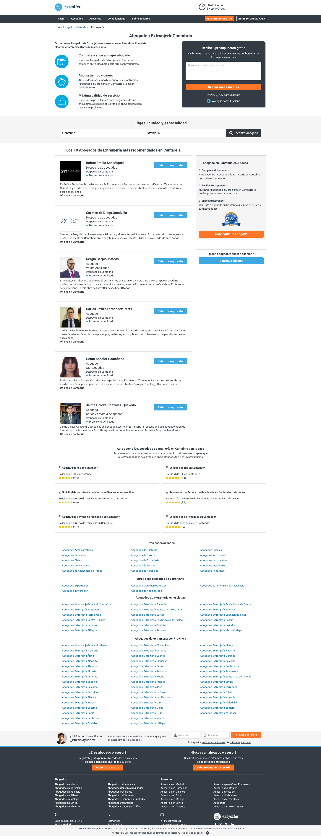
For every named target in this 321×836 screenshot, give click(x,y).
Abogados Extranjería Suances (217, 609)
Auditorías (219, 802)
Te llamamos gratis (246, 735)
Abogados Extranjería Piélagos (79, 630)
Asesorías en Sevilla (171, 802)
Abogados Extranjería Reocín (216, 619)
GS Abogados (95, 367)
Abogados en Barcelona (68, 787)
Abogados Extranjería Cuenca (148, 655)
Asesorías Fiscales (224, 791)
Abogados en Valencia (67, 791)
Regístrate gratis (107, 767)
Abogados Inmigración (75, 590)
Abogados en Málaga (67, 799)
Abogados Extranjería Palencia (217, 660)
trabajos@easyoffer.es (173, 824)
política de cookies (195, 833)
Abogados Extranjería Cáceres (79, 707)
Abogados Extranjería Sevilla (216, 681)
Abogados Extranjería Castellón (80, 723)
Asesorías (166, 779)
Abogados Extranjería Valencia (217, 697)
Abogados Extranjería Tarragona (219, 686)
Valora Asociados (97, 268)
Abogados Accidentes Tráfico (124, 806)
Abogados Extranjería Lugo (146, 712)
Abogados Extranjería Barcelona (80, 692)
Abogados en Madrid (67, 784)
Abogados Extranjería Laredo (148, 614)
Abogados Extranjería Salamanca (219, 671)
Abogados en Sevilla (66, 802)
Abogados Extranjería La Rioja (148, 692)
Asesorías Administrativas (228, 806)
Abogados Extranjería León (146, 702)
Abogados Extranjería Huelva (147, 676)
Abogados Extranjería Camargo (80, 625)
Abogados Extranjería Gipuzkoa (149, 660)
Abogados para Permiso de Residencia (222, 585)
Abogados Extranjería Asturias (79, 676)
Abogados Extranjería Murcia (217, 645)
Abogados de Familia (143, 565)
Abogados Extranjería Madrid (148, 718)
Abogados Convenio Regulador (125, 787)
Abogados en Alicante (67, 806)
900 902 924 (115, 824)
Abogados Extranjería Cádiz (78, 712)
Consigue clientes (231, 261)
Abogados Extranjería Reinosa (148, 630)
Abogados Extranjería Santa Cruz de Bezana (156, 609)
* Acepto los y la (220, 742)
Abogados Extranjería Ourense (217, 655)
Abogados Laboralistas (213, 560)
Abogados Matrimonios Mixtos (148, 585)
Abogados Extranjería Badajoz (79, 681)
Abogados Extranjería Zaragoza (218, 712)
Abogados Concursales (75, 565)
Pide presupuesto (170, 165)
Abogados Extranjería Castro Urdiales (83, 619)
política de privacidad (240, 742)
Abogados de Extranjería (145, 560)
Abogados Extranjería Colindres (218, 625)
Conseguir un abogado (231, 234)
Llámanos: (114, 820)
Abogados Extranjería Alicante (79, 666)
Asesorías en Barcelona (173, 787)
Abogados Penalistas (212, 570)
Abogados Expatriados (75, 585)
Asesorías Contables (225, 787)
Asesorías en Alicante (172, 806)
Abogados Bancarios (74, 555)
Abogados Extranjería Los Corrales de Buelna (157, 619)
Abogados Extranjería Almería (79, 671)
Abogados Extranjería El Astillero (149, 604)
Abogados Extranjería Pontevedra (219, 666)
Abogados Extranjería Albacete (80, 660)
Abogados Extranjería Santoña (148, 625)
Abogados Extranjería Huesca (148, 681)
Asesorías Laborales (225, 795)
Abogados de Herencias (144, 570)
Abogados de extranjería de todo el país (84, 645)
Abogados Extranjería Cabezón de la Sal (223, 614)
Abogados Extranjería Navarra (217, 650)
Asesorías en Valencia (173, 791)
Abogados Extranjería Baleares (80, 686)
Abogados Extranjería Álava (78, 655)
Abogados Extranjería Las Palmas (150, 697)
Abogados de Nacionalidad (146, 590)
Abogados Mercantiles (213, 565)
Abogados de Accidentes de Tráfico (82, 570)
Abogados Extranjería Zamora (217, 707)
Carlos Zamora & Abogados (104, 414)
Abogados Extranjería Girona (147, 666)
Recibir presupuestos (223, 86)
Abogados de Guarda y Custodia (126, 799)
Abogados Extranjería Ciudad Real (150, 645)
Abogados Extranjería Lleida (147, 707)
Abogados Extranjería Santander (81, 609)
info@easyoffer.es (170, 820)
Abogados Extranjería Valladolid (218, 702)
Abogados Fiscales (211, 549)
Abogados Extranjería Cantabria (80, 718)
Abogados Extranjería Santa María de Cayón (225, 604)
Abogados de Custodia (144, 549)
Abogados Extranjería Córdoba (148, 650)
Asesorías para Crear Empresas (231, 784)
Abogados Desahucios (120, 802)
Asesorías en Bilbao (171, 795)
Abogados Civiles (72, 560)
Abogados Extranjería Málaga (148, 723)
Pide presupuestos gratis (214, 767)
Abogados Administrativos (77, 549)
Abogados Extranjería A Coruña (80, 650)
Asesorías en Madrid (172, 784)
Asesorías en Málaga (172, 799)
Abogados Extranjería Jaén (146, 686)
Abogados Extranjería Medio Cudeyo (221, 630)
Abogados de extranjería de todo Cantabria (86, 604)
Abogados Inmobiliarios (213, 555)
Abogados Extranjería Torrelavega (81, 614)
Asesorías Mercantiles (226, 799)
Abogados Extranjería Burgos (79, 702)
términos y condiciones (213, 742)
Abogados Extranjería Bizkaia (79, 697)
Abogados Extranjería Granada (149, 671)
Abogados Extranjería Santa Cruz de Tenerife (225, 676)
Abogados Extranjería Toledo (216, 692)
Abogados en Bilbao (66, 795)
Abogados (61, 779)
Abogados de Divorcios (144, 555)
